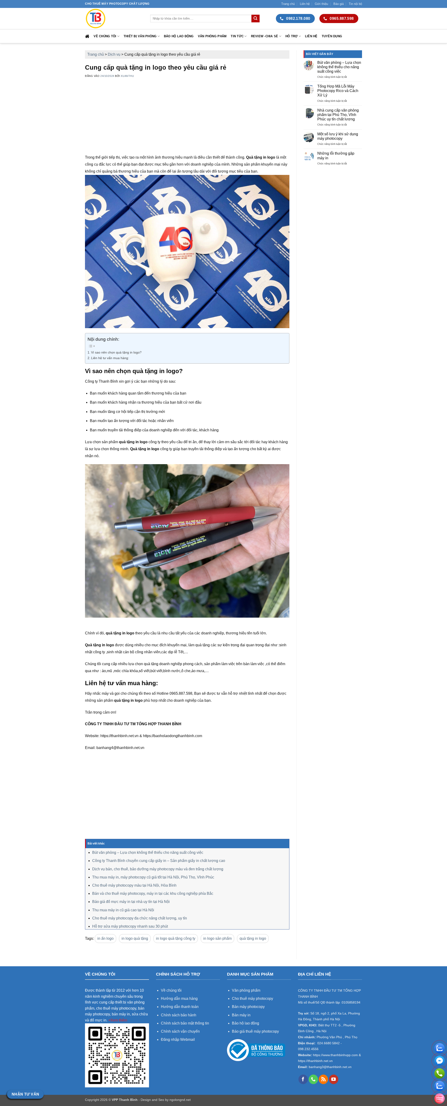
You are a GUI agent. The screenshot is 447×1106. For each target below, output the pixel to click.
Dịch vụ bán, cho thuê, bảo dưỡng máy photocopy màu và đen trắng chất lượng (157, 869)
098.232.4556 (308, 1049)
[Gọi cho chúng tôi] (313, 1079)
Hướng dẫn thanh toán (180, 1007)
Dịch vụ (114, 54)
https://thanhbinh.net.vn (315, 1061)
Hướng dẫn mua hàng (180, 999)
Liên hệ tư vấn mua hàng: (110, 358)
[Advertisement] (187, 121)
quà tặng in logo (253, 938)
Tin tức (237, 36)
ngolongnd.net (180, 1100)
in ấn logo (105, 938)
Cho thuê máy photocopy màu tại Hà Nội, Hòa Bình (134, 885)
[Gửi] (255, 19)
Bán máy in (241, 1015)
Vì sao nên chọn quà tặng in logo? (116, 352)
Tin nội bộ (355, 4)
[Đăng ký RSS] (323, 1079)
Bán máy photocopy (248, 1007)
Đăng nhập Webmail (178, 1039)
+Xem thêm (117, 1020)
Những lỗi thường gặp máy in (335, 155)
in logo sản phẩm (217, 938)
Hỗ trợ (291, 36)
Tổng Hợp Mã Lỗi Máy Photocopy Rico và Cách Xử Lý (337, 90)
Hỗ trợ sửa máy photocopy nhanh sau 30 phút (130, 926)
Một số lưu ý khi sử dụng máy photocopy (337, 136)
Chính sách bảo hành (178, 1015)
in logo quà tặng (135, 938)
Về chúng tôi (105, 36)
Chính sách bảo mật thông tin (185, 1023)
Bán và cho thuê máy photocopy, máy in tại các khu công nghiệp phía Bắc (152, 893)
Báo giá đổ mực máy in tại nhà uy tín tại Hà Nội (131, 902)
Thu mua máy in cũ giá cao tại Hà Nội (123, 910)
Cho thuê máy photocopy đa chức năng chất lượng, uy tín (139, 918)
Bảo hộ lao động (179, 36)
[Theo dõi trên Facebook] (303, 1079)
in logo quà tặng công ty (175, 938)
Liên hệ (305, 4)
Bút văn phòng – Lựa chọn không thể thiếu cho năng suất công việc (147, 852)
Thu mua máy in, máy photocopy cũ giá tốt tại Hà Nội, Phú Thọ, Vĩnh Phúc (153, 877)
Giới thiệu (321, 4)
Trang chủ (288, 4)
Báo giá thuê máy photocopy (255, 1031)
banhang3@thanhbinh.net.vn (330, 1067)
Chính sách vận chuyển (180, 1031)
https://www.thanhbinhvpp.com (335, 1055)
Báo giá (338, 4)
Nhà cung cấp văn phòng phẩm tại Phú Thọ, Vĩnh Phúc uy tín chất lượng (338, 114)
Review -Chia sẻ (264, 36)
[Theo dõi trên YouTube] (333, 1079)
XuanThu (127, 76)
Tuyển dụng (332, 36)
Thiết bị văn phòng (140, 36)
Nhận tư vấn (25, 1094)
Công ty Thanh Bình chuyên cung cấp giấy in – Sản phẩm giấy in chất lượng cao (158, 861)
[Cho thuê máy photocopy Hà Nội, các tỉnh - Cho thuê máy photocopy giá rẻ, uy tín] (114, 18)
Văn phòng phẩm (212, 36)
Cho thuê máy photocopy (252, 999)
